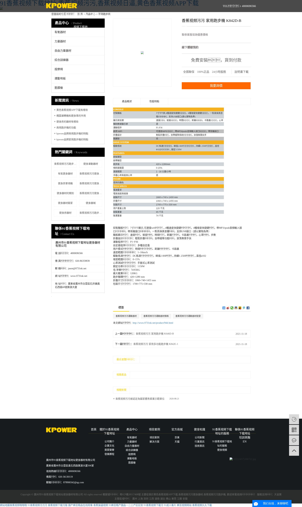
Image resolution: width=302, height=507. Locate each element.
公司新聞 (199, 437)
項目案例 (113, 14)
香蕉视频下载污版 (57, 505)
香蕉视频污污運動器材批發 (188, 316)
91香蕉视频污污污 (37, 505)
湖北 (162, 498)
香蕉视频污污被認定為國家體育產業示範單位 (140, 398)
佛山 (168, 498)
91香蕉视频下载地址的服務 (164, 26)
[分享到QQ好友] (236, 308)
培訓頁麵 (196, 14)
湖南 (157, 498)
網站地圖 (5, 505)
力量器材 (132, 441)
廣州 (134, 498)
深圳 (145, 498)
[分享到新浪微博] (227, 308)
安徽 (185, 498)
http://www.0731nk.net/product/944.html (153, 323)
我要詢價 (216, 85)
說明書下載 (242, 71)
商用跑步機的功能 (66, 127)
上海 (140, 498)
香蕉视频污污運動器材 (126, 316)
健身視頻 (222, 450)
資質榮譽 (109, 450)
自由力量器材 (63, 50)
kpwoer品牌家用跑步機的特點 (72, 139)
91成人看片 (170, 505)
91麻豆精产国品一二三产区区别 (126, 505)
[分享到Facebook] (248, 308)
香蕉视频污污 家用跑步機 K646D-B (155, 333)
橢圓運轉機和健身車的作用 (71, 115)
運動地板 (60, 78)
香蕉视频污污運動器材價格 (156, 316)
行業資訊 (199, 441)
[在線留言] (294, 440)
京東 (177, 437)
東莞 (173, 498)
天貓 (177, 441)
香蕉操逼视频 (100, 505)
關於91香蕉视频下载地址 (81, 26)
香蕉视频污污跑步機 (215, 494)
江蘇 (179, 498)
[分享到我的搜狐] (240, 308)
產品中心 (97, 14)
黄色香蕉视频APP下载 (166, 494)
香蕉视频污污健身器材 (190, 494)
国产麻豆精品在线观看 (80, 505)
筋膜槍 (59, 87)
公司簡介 (109, 441)
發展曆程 (109, 454)
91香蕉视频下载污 (153, 505)
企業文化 (109, 445)
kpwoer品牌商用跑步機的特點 (72, 133)
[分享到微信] (232, 308)
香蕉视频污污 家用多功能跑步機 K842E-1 (155, 344)
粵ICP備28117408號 (130, 494)
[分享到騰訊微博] (244, 308)
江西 (151, 498)
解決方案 (154, 441)
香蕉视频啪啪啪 (18, 505)
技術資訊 (199, 446)
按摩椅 (59, 69)
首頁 (64, 14)
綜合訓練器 (62, 59)
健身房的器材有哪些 (67, 121)
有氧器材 (132, 437)
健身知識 (147, 14)
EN (213, 14)
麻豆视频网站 (184, 505)
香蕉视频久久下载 (202, 505)
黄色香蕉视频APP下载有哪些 (72, 110)
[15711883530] (294, 419)
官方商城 (130, 14)
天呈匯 (278, 494)
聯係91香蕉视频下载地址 (180, 26)
